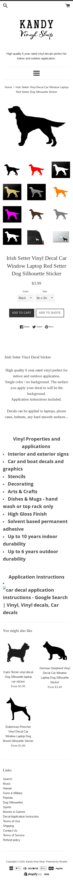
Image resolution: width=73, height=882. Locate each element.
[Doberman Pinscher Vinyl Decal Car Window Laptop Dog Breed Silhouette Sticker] (18, 709)
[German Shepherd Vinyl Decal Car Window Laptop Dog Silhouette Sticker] (55, 650)
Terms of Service (14, 835)
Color (25, 291)
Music (7, 783)
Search (7, 779)
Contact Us (10, 830)
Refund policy (11, 840)
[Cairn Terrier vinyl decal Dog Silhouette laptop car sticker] (18, 652)
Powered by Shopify (56, 861)
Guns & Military (13, 793)
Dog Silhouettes (13, 802)
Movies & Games (14, 811)
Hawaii (7, 788)
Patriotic (8, 797)
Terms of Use (11, 821)
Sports (7, 807)
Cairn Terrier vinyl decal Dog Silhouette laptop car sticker (18, 676)
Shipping (8, 825)
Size (44, 291)
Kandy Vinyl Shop (35, 861)
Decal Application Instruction (21, 816)
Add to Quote (50, 312)
